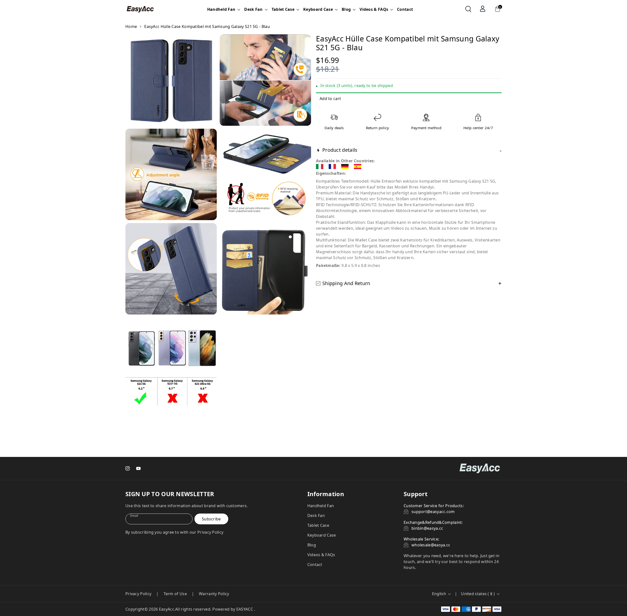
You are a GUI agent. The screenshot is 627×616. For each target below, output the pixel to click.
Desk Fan (316, 515)
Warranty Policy (214, 593)
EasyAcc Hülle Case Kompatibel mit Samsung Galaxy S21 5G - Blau (207, 26)
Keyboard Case (321, 535)
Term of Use (175, 593)
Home (131, 26)
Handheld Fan (320, 505)
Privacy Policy (138, 593)
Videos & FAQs (321, 554)
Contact (405, 9)
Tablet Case (318, 525)
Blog (311, 545)
